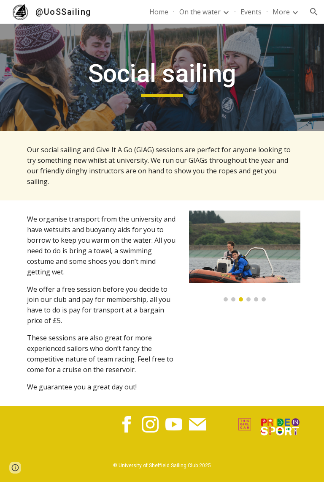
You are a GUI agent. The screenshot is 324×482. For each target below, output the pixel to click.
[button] (314, 12)
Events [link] (251, 11)
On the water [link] (200, 11)
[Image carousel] (244, 256)
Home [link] (158, 11)
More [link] (281, 11)
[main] (162, 77)
